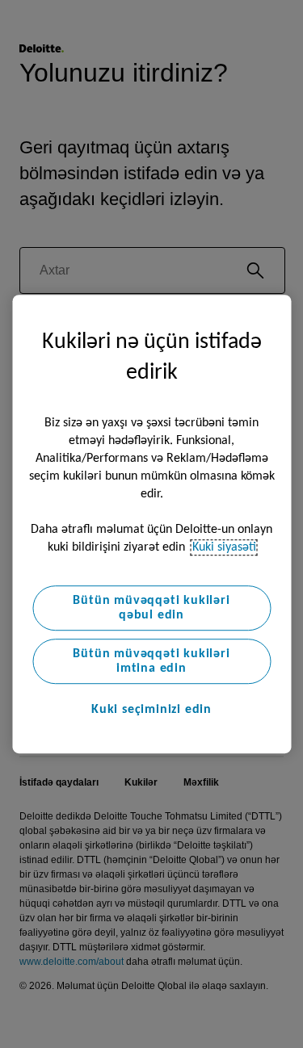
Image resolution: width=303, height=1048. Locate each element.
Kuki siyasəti (224, 547)
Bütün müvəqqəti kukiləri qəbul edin (151, 608)
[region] (151, 524)
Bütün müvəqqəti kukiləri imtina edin (151, 661)
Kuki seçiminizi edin (151, 709)
